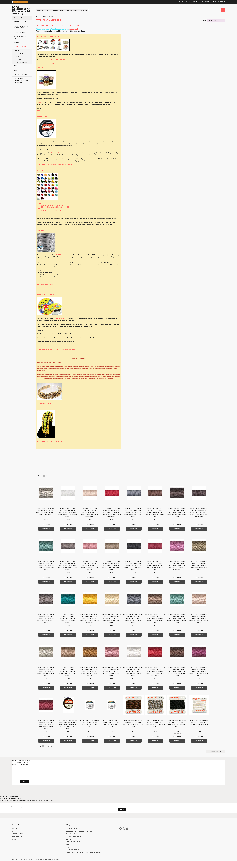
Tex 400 (66, 207)
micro (53, 207)
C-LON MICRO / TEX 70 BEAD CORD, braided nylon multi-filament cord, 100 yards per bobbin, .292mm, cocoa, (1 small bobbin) (67, 565)
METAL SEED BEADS (20, 32)
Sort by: (203, 20)
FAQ (47, 10)
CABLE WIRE (18, 59)
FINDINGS (17, 42)
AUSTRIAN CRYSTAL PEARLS (20, 37)
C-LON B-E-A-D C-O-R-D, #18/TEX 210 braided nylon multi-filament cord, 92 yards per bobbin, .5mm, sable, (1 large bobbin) (155, 618)
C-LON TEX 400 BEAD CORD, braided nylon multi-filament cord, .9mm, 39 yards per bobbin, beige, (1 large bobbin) (45, 511)
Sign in (212, 1)
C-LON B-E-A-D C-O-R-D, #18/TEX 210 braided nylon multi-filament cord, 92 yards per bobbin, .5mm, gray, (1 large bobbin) (133, 618)
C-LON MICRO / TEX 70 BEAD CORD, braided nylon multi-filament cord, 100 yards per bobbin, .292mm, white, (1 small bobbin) (67, 512)
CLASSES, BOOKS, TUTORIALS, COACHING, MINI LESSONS (21, 80)
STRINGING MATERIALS (21, 47)
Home (37, 17)
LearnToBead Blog (72, 10)
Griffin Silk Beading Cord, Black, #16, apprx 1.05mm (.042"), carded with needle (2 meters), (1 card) (177, 723)
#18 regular (59, 207)
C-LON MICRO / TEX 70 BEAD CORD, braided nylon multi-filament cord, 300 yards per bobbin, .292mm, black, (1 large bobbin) (133, 565)
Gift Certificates (205, 1)
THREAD (17, 50)
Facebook (120, 828)
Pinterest (124, 828)
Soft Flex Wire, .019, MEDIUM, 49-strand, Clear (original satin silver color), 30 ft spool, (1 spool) (89, 723)
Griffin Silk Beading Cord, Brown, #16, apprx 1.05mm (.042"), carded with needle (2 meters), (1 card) (133, 723)
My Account (196, 1)
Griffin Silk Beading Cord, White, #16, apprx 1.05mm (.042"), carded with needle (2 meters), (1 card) (198, 723)
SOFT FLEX (57, 255)
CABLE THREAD (19, 53)
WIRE (15, 66)
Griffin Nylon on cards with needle (52, 205)
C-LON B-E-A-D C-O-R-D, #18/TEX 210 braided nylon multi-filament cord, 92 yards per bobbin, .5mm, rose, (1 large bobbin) (111, 671)
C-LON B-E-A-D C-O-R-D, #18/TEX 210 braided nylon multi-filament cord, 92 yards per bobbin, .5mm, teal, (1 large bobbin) (67, 618)
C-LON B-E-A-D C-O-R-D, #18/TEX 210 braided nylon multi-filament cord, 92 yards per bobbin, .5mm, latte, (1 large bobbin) (67, 671)
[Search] (12, 2)
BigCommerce (56, 859)
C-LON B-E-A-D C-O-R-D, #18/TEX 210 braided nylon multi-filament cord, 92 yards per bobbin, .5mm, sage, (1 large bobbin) (46, 565)
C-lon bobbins (45, 207)
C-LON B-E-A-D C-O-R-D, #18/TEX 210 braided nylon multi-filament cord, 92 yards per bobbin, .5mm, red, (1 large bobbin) (46, 724)
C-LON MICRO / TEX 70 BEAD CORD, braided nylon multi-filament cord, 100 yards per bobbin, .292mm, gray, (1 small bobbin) (133, 512)
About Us (40, 10)
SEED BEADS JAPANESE (20, 22)
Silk (39, 209)
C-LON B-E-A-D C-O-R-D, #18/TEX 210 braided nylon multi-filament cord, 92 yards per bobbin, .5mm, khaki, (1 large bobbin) (198, 565)
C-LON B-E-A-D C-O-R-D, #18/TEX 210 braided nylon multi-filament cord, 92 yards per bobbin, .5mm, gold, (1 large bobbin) (89, 671)
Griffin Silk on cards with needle (51, 211)
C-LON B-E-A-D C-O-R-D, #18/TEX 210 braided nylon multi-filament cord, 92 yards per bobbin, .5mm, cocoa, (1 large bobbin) (46, 618)
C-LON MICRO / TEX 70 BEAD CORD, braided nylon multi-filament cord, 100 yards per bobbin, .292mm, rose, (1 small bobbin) (89, 565)
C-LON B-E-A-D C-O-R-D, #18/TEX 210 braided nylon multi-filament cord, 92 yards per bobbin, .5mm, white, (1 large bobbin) (133, 671)
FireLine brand (55, 153)
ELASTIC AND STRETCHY (21, 62)
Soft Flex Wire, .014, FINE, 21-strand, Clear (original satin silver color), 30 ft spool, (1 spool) (111, 723)
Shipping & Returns (57, 10)
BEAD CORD (18, 56)
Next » (53, 746)
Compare (47, 524)
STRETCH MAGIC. (59, 319)
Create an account (220, 1)
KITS (15, 70)
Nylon (40, 203)
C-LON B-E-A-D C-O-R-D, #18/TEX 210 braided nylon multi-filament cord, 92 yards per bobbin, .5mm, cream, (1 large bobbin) (111, 618)
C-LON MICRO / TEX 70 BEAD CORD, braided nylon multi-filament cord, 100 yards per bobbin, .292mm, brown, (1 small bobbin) (155, 512)
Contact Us (83, 10)
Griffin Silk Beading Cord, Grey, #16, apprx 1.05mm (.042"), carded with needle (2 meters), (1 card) (155, 723)
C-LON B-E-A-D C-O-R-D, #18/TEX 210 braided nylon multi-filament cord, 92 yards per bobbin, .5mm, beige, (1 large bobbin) (46, 671)
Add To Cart (46, 529)
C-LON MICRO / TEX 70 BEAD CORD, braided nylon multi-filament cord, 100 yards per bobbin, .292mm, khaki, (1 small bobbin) (111, 565)
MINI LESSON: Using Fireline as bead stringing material (54, 165)
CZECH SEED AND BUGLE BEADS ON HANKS (21, 27)
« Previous (36, 746)
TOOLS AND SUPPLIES (20, 74)
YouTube (127, 828)
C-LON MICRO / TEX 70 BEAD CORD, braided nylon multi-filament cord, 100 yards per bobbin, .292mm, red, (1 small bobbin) (155, 565)
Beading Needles (41, 110)
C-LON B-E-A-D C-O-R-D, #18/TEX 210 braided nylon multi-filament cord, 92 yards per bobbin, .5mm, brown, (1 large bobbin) (177, 671)
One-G (39, 102)
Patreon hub (73, 29)
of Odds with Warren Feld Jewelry (21, 10)
